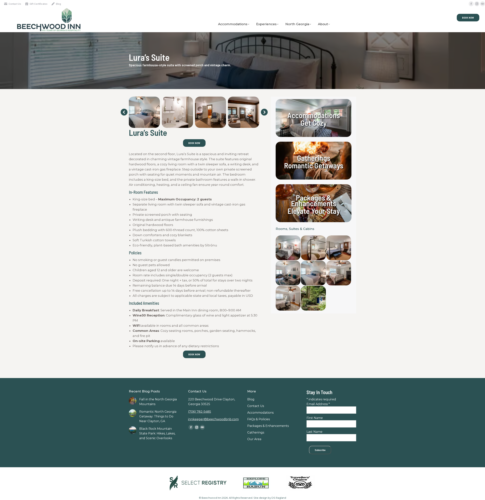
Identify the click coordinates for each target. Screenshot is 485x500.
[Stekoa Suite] (288, 273)
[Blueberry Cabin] (313, 298)
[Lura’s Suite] (313, 273)
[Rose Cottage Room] (288, 248)
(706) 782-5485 (199, 411)
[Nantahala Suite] (313, 248)
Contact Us (15, 3)
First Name (315, 418)
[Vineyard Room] (338, 248)
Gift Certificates (38, 3)
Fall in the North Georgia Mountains (158, 402)
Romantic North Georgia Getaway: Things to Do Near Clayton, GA (157, 416)
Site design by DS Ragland (269, 497)
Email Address (318, 404)
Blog (58, 3)
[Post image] (132, 401)
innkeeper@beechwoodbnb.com (213, 419)
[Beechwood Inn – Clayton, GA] (144, 112)
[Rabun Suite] (338, 273)
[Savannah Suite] (288, 298)
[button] (124, 112)
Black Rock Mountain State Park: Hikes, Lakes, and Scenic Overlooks (157, 433)
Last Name (314, 432)
